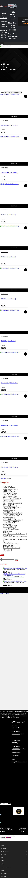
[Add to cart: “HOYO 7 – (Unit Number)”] (25, 227)
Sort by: (2, 92)
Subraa (22, 831)
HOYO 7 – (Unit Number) (8, 257)
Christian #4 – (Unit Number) (9, 425)
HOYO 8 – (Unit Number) (8, 299)
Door (2, 857)
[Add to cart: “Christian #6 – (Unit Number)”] (25, 438)
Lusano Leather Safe (8, 522)
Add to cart (14, 116)
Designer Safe (6, 490)
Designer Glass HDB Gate (9, 489)
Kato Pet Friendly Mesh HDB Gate (12, 503)
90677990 (3, 18)
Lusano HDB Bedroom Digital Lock (12, 520)
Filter (16, 560)
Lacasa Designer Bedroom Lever (11, 507)
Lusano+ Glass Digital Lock (10, 529)
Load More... (8, 478)
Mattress (5, 532)
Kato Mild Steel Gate (8, 501)
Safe (2, 864)
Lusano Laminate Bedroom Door (11, 521)
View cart (3, 837)
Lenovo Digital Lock (8, 510)
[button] (1, 840)
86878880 (12, 30)
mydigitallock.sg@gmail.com (19, 762)
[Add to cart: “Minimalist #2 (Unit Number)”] (25, 138)
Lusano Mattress (7, 524)
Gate (2, 860)
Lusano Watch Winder (8, 527)
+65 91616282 (16, 734)
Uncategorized (6, 549)
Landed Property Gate (8, 508)
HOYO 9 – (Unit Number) (8, 341)
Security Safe (6, 542)
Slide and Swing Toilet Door (10, 543)
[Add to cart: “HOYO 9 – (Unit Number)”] (25, 312)
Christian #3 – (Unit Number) (9, 383)
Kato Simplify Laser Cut (9, 506)
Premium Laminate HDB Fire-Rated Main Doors (15, 536)
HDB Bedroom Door (8, 492)
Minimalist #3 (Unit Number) (9, 125)
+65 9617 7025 (16, 749)
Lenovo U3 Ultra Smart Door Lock (12, 514)
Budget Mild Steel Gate (9, 487)
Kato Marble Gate (7, 500)
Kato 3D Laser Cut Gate (9, 497)
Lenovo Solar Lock (8, 511)
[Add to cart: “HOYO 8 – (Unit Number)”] (25, 269)
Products (3, 848)
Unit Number (4, 120)
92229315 (3, 37)
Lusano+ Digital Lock (8, 528)
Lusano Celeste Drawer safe (10, 515)
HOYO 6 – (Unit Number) (8, 214)
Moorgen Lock (6, 535)
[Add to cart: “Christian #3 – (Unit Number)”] (25, 354)
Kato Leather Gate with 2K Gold (11, 499)
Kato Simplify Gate (8, 504)
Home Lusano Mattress (9, 494)
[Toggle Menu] (2, 44)
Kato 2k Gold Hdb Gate (9, 496)
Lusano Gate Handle (8, 518)
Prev (1, 478)
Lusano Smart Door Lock (9, 525)
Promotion (4, 873)
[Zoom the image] (14, 651)
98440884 (12, 19)
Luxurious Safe (7, 531)
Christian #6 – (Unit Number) (9, 467)
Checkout (8, 837)
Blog (2, 870)
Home (2, 845)
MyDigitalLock (4, 830)
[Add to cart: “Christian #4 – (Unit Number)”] (25, 396)
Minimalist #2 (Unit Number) (9, 172)
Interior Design (5, 867)
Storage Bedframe (7, 546)
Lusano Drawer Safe (8, 517)
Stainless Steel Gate (8, 545)
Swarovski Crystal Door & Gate (11, 548)
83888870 (3, 26)
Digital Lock (4, 851)
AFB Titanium (6, 486)
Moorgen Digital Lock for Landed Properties (14, 534)
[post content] (14, 106)
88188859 (12, 38)
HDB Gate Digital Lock (9, 493)
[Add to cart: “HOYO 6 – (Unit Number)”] (25, 185)
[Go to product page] (15, 568)
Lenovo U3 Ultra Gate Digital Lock (12, 513)
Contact (3, 876)
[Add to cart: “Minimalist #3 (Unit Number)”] (25, 96)
